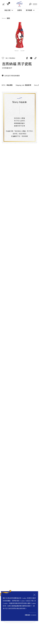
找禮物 (19, 10)
